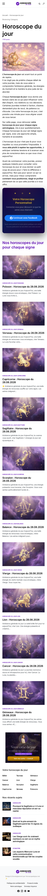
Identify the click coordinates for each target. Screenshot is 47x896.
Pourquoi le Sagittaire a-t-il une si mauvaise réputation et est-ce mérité (28, 808)
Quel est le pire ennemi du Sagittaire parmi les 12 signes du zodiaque (27, 823)
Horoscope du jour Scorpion (13, 474)
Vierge (33, 780)
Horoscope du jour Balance (12, 524)
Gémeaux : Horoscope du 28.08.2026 (17, 714)
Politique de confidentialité (16, 883)
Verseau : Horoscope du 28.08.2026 (23, 332)
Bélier (4, 776)
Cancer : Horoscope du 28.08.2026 (22, 666)
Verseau (19, 789)
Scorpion (20, 785)
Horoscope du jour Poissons (13, 283)
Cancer (5, 780)
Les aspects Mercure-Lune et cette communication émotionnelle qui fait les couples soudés (28, 855)
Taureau (19, 776)
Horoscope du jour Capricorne (14, 376)
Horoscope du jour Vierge (12, 570)
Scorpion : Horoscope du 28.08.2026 (16, 479)
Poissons (34, 789)
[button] (3, 4)
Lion (18, 780)
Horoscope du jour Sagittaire (13, 425)
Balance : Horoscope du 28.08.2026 (23, 527)
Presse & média (32, 883)
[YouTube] (28, 891)
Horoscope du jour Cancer (12, 662)
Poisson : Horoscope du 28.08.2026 (23, 286)
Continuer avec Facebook (25, 218)
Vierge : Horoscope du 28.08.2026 (22, 573)
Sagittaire (34, 785)
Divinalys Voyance (30, 886)
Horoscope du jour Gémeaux (13, 709)
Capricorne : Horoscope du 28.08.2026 (18, 381)
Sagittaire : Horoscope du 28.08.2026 (17, 430)
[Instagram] (22, 891)
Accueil (5, 15)
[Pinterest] (25, 891)
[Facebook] (18, 891)
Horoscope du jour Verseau (12, 329)
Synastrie (16, 848)
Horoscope (17, 803)
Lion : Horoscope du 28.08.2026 (21, 619)
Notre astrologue (16, 886)
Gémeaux (34, 776)
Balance (5, 785)
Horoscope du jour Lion (11, 616)
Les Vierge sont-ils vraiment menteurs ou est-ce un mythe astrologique (26, 839)
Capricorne (6, 789)
